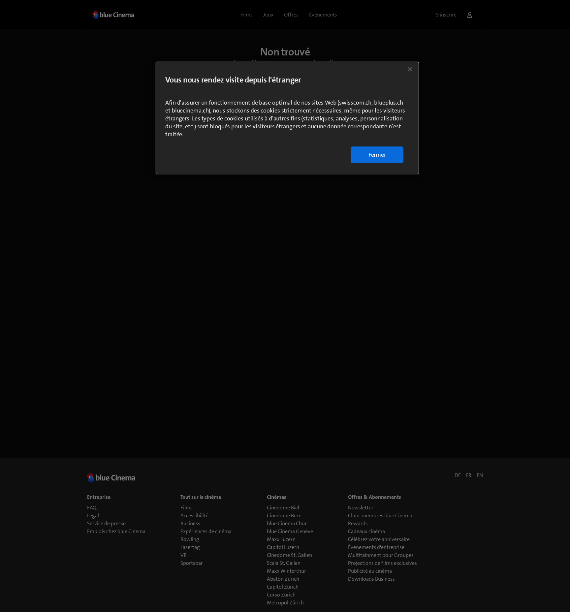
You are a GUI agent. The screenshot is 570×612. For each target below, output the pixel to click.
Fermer (377, 155)
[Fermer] (410, 69)
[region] (287, 118)
